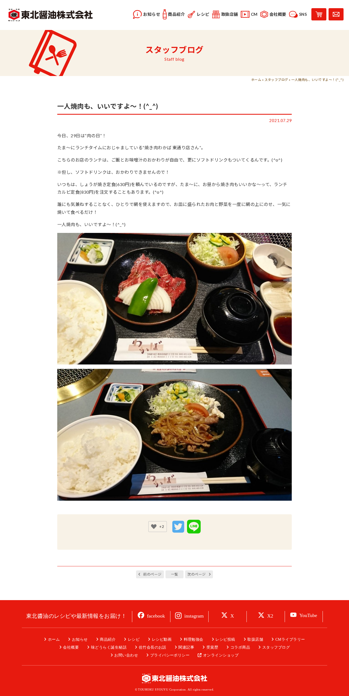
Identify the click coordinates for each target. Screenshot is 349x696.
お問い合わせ (126, 655)
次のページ (196, 574)
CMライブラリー (290, 639)
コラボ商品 (240, 647)
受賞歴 (212, 647)
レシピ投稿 (225, 639)
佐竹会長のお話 (152, 647)
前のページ (152, 574)
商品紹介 (108, 639)
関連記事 (186, 647)
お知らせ (80, 639)
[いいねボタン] (154, 526)
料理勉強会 (193, 639)
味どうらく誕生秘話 (109, 647)
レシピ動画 (162, 639)
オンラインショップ (221, 655)
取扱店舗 (255, 639)
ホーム (256, 80)
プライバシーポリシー (169, 655)
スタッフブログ (276, 80)
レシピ (134, 639)
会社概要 (71, 647)
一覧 (174, 574)
